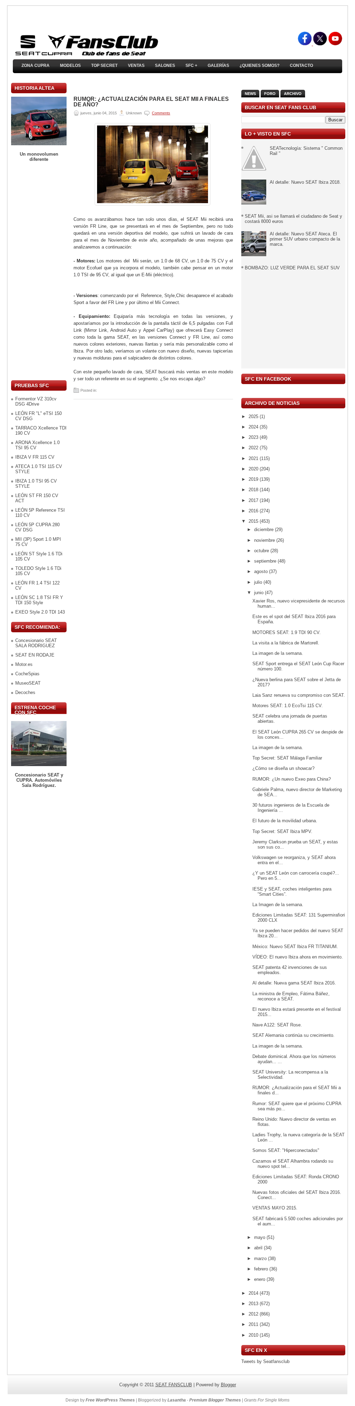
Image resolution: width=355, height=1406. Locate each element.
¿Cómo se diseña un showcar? (283, 768)
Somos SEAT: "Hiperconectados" (285, 1150)
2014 (254, 1293)
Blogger (228, 1384)
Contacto (301, 65)
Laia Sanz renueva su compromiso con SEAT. (298, 695)
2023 (254, 437)
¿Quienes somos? (259, 65)
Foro (270, 94)
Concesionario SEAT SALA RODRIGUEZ (36, 643)
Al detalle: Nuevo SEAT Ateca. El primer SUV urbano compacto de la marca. (305, 239)
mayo (260, 1237)
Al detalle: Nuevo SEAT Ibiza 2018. (305, 182)
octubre (262, 550)
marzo (261, 1258)
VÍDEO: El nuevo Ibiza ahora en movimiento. (297, 957)
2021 (254, 458)
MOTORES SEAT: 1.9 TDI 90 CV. (286, 632)
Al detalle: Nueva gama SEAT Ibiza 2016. (294, 983)
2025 (254, 416)
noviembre (265, 540)
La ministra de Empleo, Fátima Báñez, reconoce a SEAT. (291, 996)
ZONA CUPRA (35, 65)
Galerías (218, 65)
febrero (261, 1269)
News (250, 94)
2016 (254, 510)
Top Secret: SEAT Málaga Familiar (287, 758)
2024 (254, 426)
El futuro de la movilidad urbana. (284, 820)
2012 (254, 1314)
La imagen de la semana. (277, 653)
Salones (165, 65)
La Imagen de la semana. (277, 904)
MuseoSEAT (28, 683)
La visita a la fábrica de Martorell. (285, 642)
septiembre (266, 561)
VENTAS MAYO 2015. (274, 1207)
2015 (254, 521)
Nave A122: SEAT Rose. (277, 1024)
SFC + (191, 65)
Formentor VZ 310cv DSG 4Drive (36, 401)
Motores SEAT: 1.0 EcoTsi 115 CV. (287, 705)
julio (258, 582)
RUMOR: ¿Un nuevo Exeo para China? (291, 779)
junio (259, 592)
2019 (254, 479)
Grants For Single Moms (266, 1400)
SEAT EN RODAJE (34, 655)
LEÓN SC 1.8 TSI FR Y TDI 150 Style (39, 600)
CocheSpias (27, 673)
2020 (254, 468)
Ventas (136, 65)
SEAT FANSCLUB (173, 1384)
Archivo (293, 94)
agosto (261, 571)
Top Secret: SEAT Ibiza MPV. (282, 831)
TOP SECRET (104, 65)
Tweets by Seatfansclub (265, 1361)
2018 (254, 489)
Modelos (70, 65)
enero (260, 1279)
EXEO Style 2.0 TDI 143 (40, 612)
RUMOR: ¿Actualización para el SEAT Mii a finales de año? (151, 101)
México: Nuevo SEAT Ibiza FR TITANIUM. (295, 946)
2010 (254, 1335)
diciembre (264, 529)
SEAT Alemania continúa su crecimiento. (293, 1035)
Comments (161, 113)
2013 (254, 1303)
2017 (254, 500)
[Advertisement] (39, 271)
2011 (254, 1324)
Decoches (25, 692)
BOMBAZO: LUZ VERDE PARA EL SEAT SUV (292, 267)
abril (259, 1247)
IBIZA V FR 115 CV (34, 457)
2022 (254, 447)
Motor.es (24, 664)
